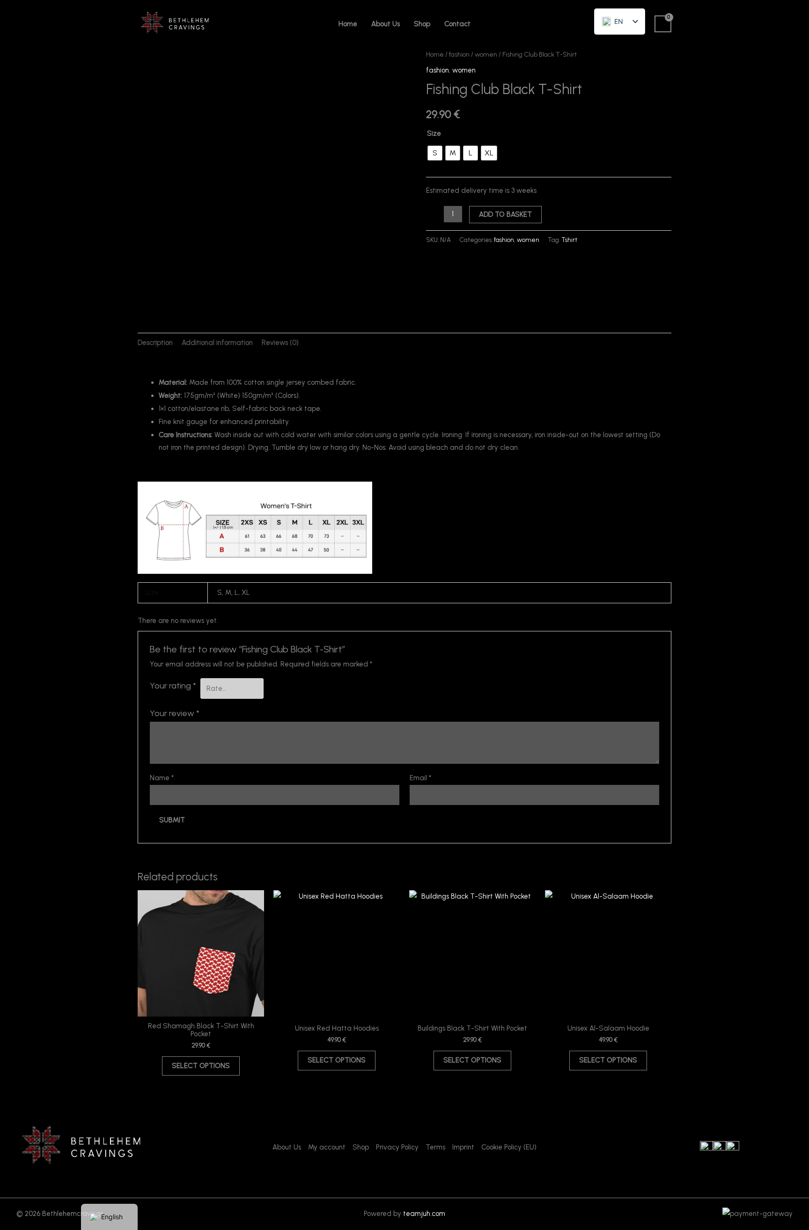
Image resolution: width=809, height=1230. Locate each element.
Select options (201, 1066)
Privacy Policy (397, 1147)
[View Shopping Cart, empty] (663, 23)
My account (327, 1147)
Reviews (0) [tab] (280, 342)
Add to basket (505, 214)
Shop (422, 24)
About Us (385, 24)
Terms (435, 1147)
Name (162, 778)
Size (434, 133)
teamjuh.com (424, 1213)
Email (420, 778)
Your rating (173, 686)
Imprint (463, 1147)
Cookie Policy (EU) (509, 1147)
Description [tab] (155, 342)
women (486, 54)
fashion (459, 54)
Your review (174, 713)
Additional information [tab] (217, 342)
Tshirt (569, 239)
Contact (457, 24)
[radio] (435, 153)
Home (347, 24)
